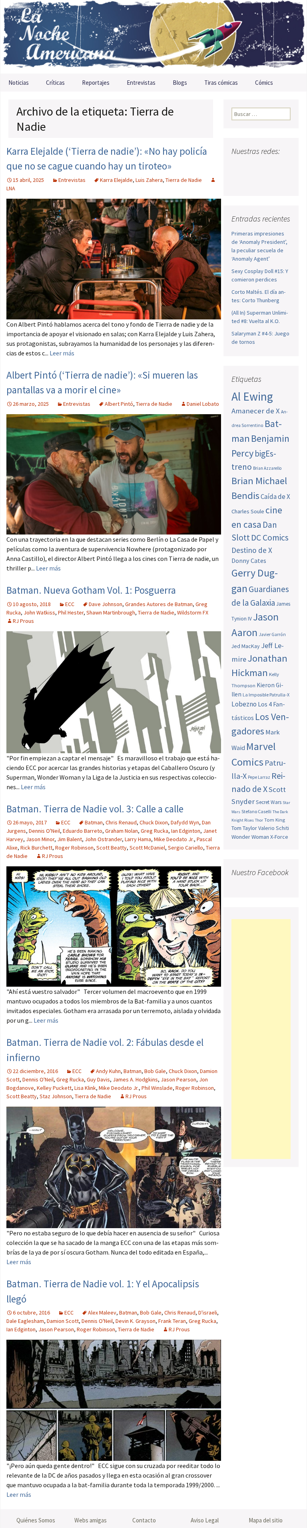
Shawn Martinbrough (110, 612)
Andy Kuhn (108, 1071)
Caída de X (275, 496)
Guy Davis (98, 1079)
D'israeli (207, 1312)
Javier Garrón (272, 634)
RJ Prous (23, 620)
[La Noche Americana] (153, 37)
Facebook (238, 167)
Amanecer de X (255, 410)
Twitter (254, 167)
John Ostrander (103, 839)
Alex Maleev (102, 1312)
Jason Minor (40, 839)
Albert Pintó (119, 403)
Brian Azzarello (267, 468)
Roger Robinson (74, 847)
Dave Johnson (105, 604)
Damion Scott (63, 1321)
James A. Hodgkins (135, 1079)
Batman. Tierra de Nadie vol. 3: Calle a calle (94, 808)
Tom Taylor (244, 828)
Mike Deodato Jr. (174, 839)
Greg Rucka (154, 830)
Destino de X (251, 550)
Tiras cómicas (221, 82)
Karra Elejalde (116, 180)
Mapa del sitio (266, 1520)
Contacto (144, 1520)
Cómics (264, 82)
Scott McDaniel (147, 847)
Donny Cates (248, 561)
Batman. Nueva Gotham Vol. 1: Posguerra (91, 590)
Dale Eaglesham (25, 1321)
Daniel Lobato (203, 403)
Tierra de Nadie (183, 180)
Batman (94, 822)
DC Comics (270, 537)
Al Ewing (252, 396)
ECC (69, 604)
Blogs (180, 82)
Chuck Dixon (154, 822)
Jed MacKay (245, 646)
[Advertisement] (261, 1039)
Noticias (18, 82)
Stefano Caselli (256, 811)
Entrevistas (141, 82)
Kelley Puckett (54, 1087)
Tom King (274, 820)
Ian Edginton (185, 830)
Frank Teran (172, 1321)
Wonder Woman (250, 836)
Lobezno (244, 704)
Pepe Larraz (259, 777)
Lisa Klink (85, 1087)
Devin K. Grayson (135, 1321)
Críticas (55, 82)
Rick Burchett (36, 847)
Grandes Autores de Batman (159, 604)
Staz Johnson (56, 1096)
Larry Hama (138, 839)
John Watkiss (39, 612)
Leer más (62, 353)
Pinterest (240, 181)
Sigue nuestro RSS (270, 181)
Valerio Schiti (273, 828)
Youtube (269, 167)
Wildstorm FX (192, 612)
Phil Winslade (157, 1087)
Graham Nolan (121, 830)
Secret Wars (268, 802)
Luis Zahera (149, 180)
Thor (259, 820)
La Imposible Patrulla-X (266, 695)
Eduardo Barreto (82, 830)
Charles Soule (247, 511)
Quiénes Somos (35, 1520)
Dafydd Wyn (185, 822)
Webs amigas (90, 1520)
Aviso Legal (205, 1520)
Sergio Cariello (185, 847)
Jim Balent (69, 839)
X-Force (279, 836)
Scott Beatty (111, 847)
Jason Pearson (178, 1079)
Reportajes (96, 82)
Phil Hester (71, 612)
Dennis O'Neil (44, 830)
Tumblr (255, 181)
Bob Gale (155, 1071)
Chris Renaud (121, 822)
